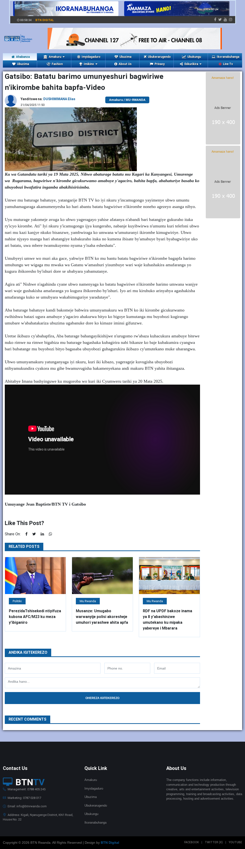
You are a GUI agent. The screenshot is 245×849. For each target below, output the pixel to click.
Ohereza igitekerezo (102, 698)
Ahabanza (23, 56)
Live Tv (228, 64)
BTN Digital (110, 842)
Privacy (160, 64)
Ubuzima (125, 56)
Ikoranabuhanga (228, 56)
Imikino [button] (89, 64)
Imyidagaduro (91, 56)
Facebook (191, 842)
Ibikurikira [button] (191, 64)
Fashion (57, 64)
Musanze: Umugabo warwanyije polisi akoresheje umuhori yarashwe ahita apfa (102, 617)
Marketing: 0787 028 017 (24, 798)
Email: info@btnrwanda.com (27, 806)
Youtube (235, 842)
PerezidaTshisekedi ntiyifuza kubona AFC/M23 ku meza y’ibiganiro (35, 617)
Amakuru (90, 780)
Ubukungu (194, 56)
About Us (125, 64)
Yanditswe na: (48, 99)
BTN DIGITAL (44, 20)
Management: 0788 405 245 (26, 789)
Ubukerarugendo (159, 56)
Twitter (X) (214, 842)
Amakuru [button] (55, 56)
